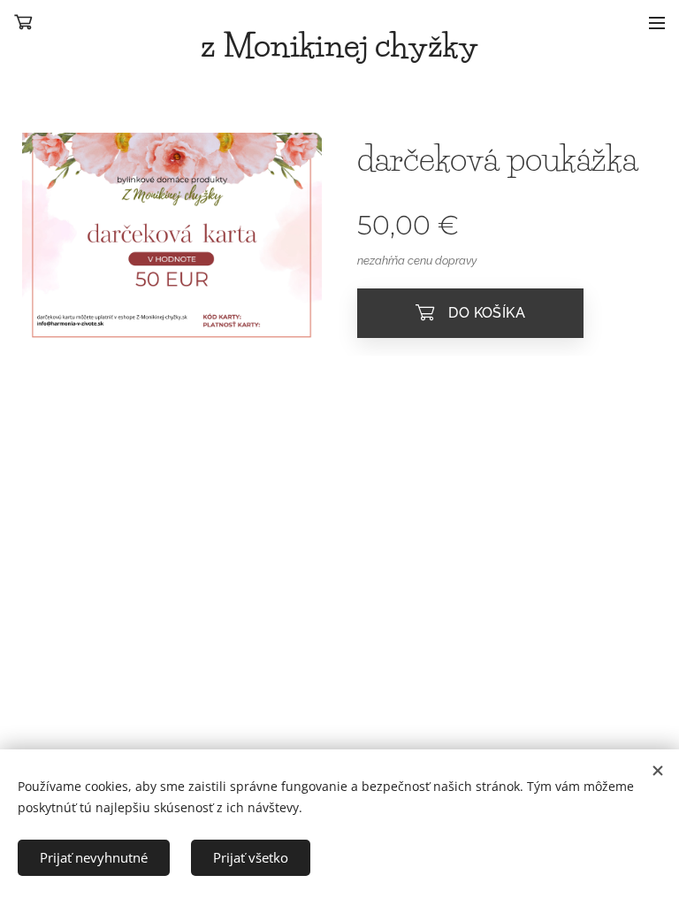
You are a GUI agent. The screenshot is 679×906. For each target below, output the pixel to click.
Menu (657, 22)
